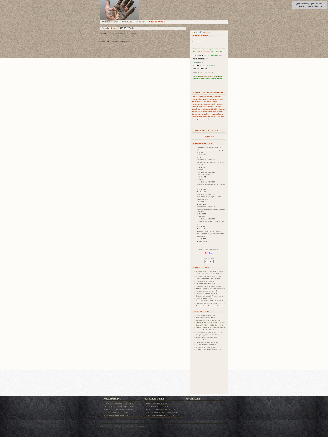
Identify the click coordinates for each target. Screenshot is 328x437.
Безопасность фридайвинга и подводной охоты (207, 114)
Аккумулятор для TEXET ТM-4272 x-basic (124, 33)
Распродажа (217, 111)
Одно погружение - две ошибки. (206, 281)
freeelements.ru (120, 10)
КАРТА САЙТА (127, 22)
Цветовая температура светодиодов (209, 231)
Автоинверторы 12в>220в (209, 109)
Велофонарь (212, 116)
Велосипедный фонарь (199, 116)
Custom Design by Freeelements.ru (134, 426)
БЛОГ (116, 22)
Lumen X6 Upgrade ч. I (203, 340)
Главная (114, 28)
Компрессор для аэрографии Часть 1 (208, 335)
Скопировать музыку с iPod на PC (207, 293)
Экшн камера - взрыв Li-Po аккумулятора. (209, 296)
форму (211, 76)
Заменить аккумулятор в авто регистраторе (210, 288)
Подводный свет (197, 99)
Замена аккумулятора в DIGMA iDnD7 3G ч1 (210, 303)
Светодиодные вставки (213, 96)
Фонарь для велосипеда (200, 119)
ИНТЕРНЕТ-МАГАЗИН (157, 22)
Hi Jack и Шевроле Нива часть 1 (206, 344)
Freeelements (206, 32)
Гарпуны (215, 101)
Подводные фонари (198, 96)
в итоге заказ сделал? (204, 174)
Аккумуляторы (208, 106)
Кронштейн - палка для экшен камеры (208, 286)
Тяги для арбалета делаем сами (206, 337)
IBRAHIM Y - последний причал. (206, 283)
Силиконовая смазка (205, 111)
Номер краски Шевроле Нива (205, 315)
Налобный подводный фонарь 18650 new (209, 274)
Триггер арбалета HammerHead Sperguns (209, 306)
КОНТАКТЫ (140, 22)
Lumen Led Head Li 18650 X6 (206, 160)
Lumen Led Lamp (209, 99)
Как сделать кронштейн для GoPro (207, 291)
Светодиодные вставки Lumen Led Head (209, 332)
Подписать (209, 136)
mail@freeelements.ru (203, 51)
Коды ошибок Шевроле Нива (205, 317)
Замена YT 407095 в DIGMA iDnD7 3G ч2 (210, 147)
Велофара (221, 116)
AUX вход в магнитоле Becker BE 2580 (208, 276)
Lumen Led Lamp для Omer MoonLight (208, 278)
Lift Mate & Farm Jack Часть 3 (205, 347)
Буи (217, 99)
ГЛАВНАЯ (106, 22)
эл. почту (203, 76)
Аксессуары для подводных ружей (203, 104)
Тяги (200, 101)
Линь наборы (207, 101)
